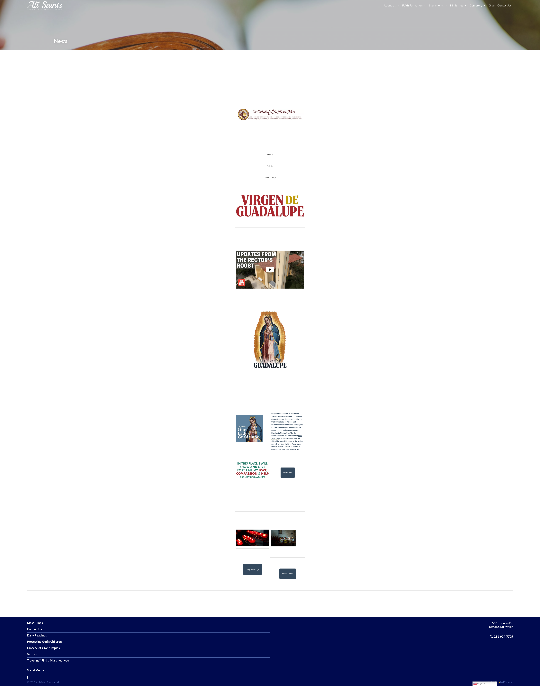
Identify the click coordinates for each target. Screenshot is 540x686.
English (481, 683)
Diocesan (508, 682)
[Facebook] (27, 677)
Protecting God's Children (44, 641)
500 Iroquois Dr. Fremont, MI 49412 (500, 625)
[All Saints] (45, 9)
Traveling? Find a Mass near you (48, 660)
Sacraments (436, 5)
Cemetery (476, 5)
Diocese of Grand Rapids (43, 648)
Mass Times (35, 623)
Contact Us (504, 5)
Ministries (456, 5)
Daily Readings (37, 635)
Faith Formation (412, 5)
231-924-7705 (503, 636)
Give (492, 5)
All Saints (40, 682)
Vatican (32, 654)
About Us (390, 5)
